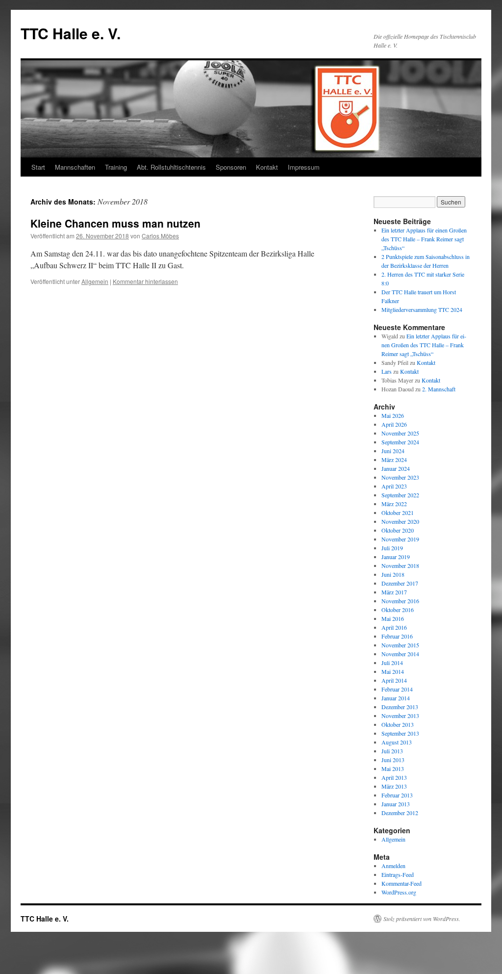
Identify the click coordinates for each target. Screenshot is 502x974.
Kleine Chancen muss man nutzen (115, 223)
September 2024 (400, 442)
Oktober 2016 (397, 610)
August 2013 (396, 742)
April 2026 (394, 424)
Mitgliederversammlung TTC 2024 (421, 309)
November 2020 (400, 521)
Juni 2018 (392, 574)
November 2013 (400, 715)
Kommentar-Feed (401, 883)
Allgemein (94, 281)
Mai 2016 (392, 618)
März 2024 (394, 459)
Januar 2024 (395, 468)
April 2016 (394, 627)
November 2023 (400, 477)
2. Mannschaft (438, 389)
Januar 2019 (395, 557)
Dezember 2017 (399, 583)
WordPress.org (398, 892)
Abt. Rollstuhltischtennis (171, 167)
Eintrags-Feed (397, 874)
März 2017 (394, 592)
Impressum (304, 167)
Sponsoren (231, 167)
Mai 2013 (392, 768)
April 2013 (394, 777)
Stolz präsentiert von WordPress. (421, 919)
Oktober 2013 (397, 724)
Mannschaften (75, 167)
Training (116, 167)
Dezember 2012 (399, 813)
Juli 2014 (392, 662)
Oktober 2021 (397, 512)
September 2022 (400, 495)
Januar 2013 (395, 804)
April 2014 (394, 680)
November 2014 (400, 654)
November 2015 (400, 645)
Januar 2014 (395, 698)
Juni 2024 (392, 451)
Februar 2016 (397, 636)
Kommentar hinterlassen (145, 281)
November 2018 (400, 565)
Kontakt (267, 167)
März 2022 (394, 504)
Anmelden (393, 866)
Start (38, 167)
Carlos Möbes (160, 235)
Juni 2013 (392, 760)
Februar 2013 (397, 795)
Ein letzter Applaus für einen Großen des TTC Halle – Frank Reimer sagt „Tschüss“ (424, 239)
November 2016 (400, 601)
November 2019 (400, 539)
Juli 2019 (392, 548)
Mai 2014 (392, 671)
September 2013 (400, 733)
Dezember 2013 (399, 707)
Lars (386, 371)
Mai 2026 (392, 415)
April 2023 (394, 486)
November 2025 (400, 433)
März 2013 (394, 786)
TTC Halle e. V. (71, 33)
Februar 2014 (397, 689)
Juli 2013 (392, 751)
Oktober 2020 (397, 530)
